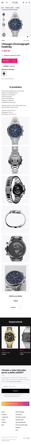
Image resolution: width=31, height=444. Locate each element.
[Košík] (29, 2)
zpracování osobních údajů (12, 396)
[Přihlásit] (26, 2)
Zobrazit (13, 307)
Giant (28, 438)
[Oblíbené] (23, 2)
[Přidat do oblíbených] (27, 37)
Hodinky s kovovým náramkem (10, 9)
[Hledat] (6, 2)
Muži (2, 7)
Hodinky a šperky (9, 7)
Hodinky (17, 7)
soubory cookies (5, 440)
